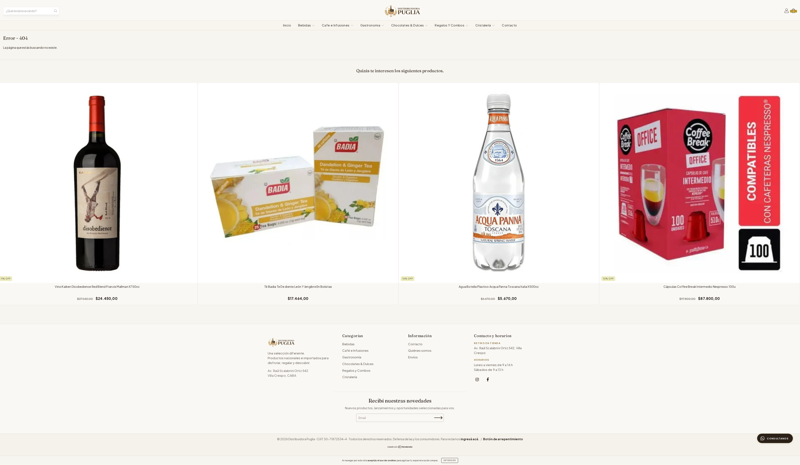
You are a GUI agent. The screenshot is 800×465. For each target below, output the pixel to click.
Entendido (450, 460)
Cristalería (483, 25)
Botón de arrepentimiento (503, 439)
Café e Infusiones (355, 350)
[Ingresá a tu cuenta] (786, 11)
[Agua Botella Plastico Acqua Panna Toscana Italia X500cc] (499, 183)
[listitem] (477, 379)
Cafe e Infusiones (336, 25)
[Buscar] (55, 11)
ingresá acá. (470, 439)
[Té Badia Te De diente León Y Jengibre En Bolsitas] (298, 183)
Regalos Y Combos (450, 25)
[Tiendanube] (400, 447)
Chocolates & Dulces (408, 25)
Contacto (509, 25)
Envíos (413, 357)
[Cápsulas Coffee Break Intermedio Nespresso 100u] (699, 183)
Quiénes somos (419, 350)
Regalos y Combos (356, 370)
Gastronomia (370, 25)
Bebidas (305, 25)
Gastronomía (351, 357)
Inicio (287, 25)
